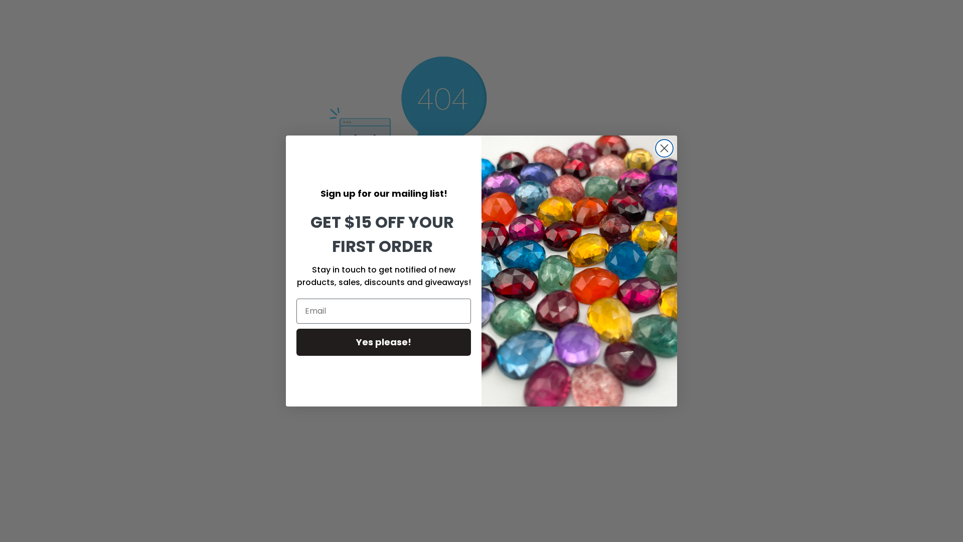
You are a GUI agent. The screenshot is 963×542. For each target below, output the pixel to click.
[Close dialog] (664, 148)
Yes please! (383, 342)
